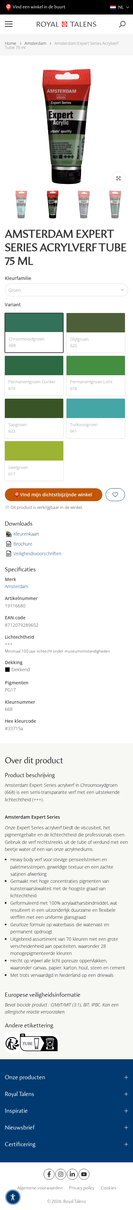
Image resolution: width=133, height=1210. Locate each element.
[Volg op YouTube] (83, 1174)
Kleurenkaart (26, 534)
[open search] (122, 24)
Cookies (108, 1188)
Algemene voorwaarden (40, 1188)
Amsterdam (35, 43)
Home (10, 43)
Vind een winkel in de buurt (39, 7)
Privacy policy (81, 1188)
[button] (120, 7)
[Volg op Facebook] (49, 1174)
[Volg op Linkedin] (72, 1174)
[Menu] (18, 24)
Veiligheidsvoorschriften (37, 553)
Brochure (23, 544)
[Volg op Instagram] (60, 1174)
